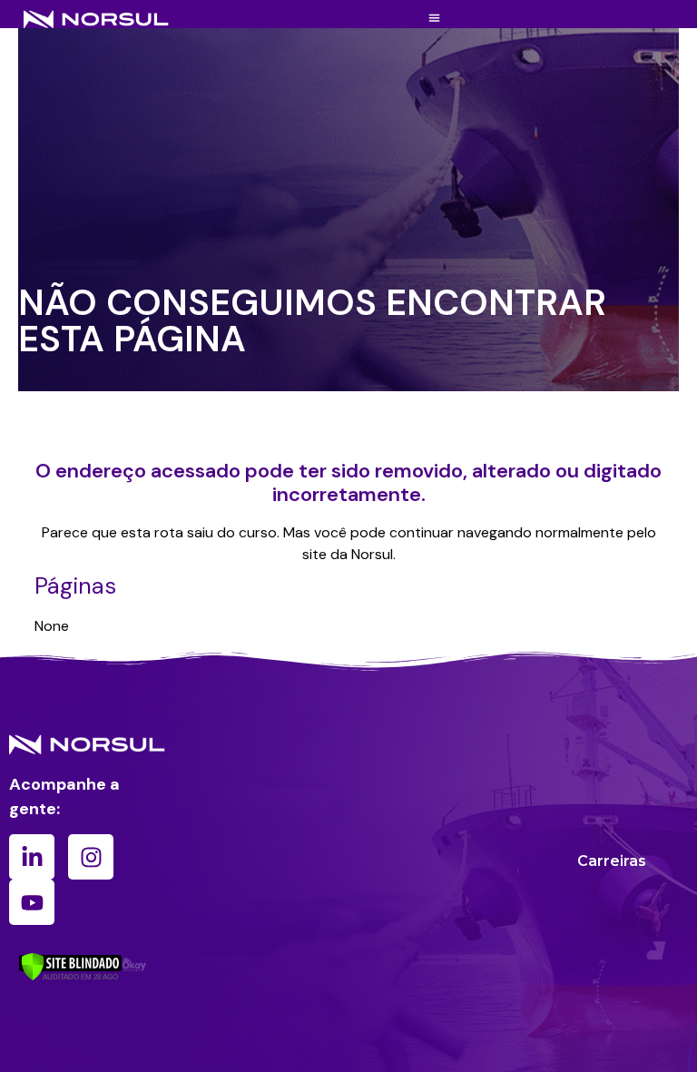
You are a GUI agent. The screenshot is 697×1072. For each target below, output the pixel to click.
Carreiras (611, 861)
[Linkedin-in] (31, 857)
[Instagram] (90, 857)
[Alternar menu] (434, 18)
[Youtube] (31, 902)
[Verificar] (70, 976)
